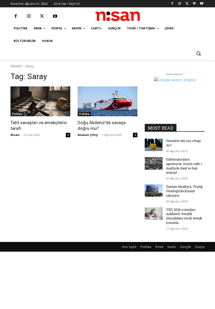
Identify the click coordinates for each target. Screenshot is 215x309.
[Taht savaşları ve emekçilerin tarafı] (40, 101)
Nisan (15, 135)
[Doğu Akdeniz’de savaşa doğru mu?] (107, 101)
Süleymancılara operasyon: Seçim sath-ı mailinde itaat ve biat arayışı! (184, 165)
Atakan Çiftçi (88, 135)
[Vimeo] (194, 4)
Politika (17, 114)
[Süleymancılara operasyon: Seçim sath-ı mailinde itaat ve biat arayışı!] (154, 163)
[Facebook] (172, 4)
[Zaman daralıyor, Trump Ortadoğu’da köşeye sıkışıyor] (154, 190)
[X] (187, 4)
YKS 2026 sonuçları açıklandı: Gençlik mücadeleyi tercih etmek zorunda (184, 216)
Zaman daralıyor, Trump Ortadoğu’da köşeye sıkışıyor (184, 190)
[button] (198, 53)
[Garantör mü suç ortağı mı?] (154, 145)
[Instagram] (180, 4)
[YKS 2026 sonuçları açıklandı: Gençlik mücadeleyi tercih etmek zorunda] (154, 213)
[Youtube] (201, 4)
